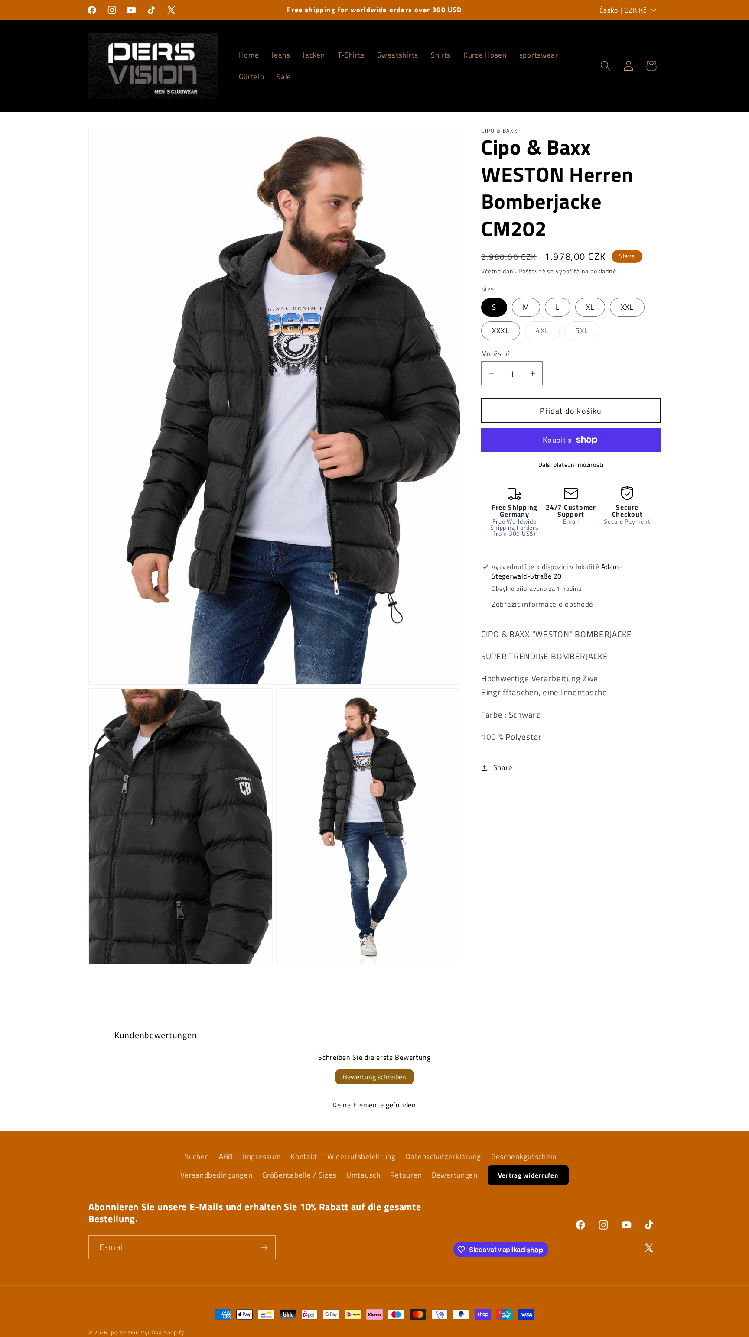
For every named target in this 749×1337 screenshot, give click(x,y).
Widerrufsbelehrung (361, 1156)
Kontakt (303, 1156)
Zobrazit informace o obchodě (542, 604)
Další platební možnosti (571, 464)
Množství (495, 353)
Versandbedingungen (216, 1175)
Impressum (261, 1156)
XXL (627, 307)
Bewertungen (455, 1175)
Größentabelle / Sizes (299, 1175)
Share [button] (503, 767)
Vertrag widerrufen (528, 1175)
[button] (605, 66)
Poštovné (532, 270)
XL (590, 307)
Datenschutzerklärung (443, 1156)
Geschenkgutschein (524, 1156)
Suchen (197, 1156)
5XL (587, 332)
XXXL (500, 330)
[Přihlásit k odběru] (263, 1247)
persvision (125, 1332)
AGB (226, 1156)
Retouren (406, 1175)
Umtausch (363, 1175)
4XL (548, 332)
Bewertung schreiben (374, 1077)
